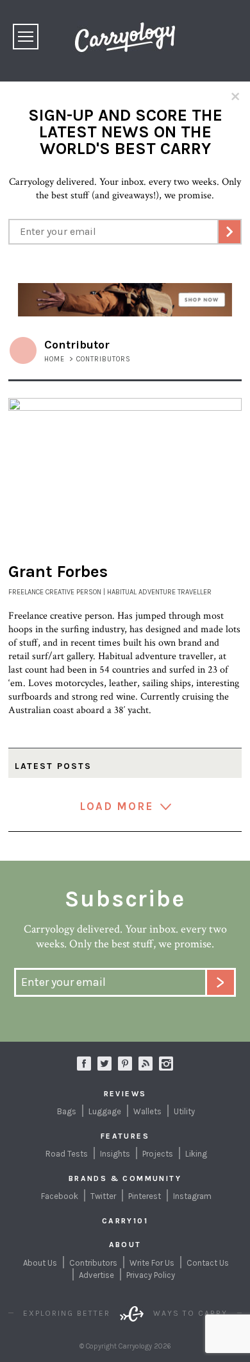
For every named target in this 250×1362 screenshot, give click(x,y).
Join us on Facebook (84, 1063)
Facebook (59, 1196)
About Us (40, 1263)
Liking (196, 1154)
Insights (115, 1154)
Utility (184, 1111)
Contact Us (208, 1263)
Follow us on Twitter (104, 1063)
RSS (145, 1063)
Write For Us (151, 1263)
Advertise (96, 1275)
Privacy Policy (150, 1275)
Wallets (147, 1111)
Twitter (103, 1196)
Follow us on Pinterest (125, 1063)
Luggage (104, 1111)
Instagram (166, 1063)
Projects (157, 1154)
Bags (66, 1111)
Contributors (93, 1263)
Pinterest (144, 1196)
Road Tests (67, 1154)
